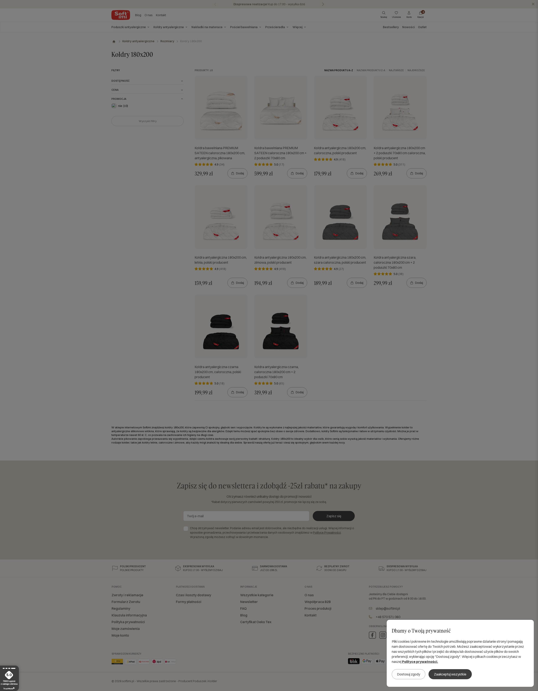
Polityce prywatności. (420, 661)
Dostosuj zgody (408, 674)
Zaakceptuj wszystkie (450, 674)
